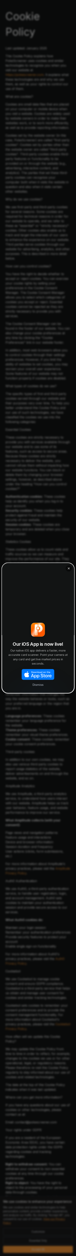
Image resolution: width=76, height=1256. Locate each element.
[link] (38, 628)
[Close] (68, 568)
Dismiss (38, 685)
